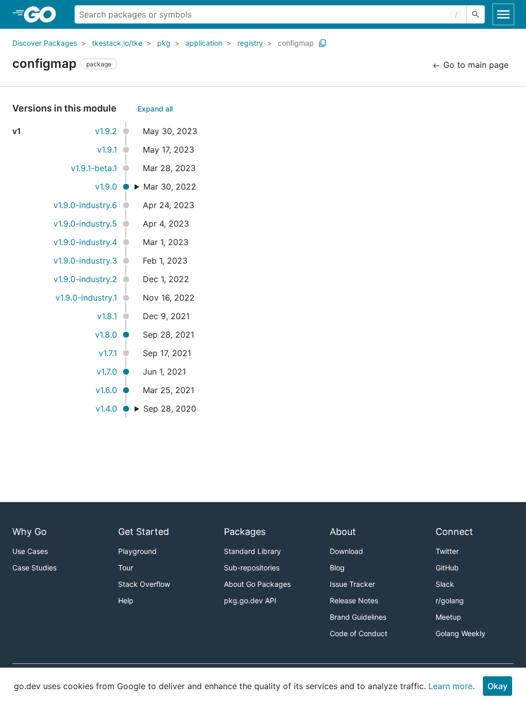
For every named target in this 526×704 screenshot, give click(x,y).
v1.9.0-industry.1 (86, 297)
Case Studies (34, 567)
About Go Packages (257, 584)
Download (346, 551)
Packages (245, 531)
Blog (337, 567)
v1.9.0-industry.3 (85, 260)
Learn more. (451, 686)
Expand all (155, 108)
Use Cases (30, 551)
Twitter (447, 551)
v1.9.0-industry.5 (85, 223)
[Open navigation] (503, 14)
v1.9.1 (107, 149)
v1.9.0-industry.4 (85, 242)
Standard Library (252, 551)
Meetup (448, 617)
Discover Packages (44, 43)
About (343, 531)
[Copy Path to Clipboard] (322, 43)
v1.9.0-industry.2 (85, 279)
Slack (445, 584)
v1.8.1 (107, 316)
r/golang (450, 600)
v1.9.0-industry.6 (85, 205)
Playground (137, 551)
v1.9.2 (106, 131)
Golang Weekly (460, 633)
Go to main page (475, 65)
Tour (125, 567)
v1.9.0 (106, 186)
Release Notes (354, 600)
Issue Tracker (352, 584)
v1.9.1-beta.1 (94, 168)
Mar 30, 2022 (169, 186)
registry (250, 43)
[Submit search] (475, 14)
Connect (454, 531)
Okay (497, 686)
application (203, 43)
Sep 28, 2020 (169, 408)
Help (126, 600)
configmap (296, 43)
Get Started (143, 531)
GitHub (447, 567)
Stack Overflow (144, 584)
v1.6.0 (106, 390)
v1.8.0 (106, 334)
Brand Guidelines (358, 617)
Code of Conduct (358, 633)
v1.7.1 (108, 353)
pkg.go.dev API (250, 600)
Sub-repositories (251, 567)
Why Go (29, 531)
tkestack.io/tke (117, 43)
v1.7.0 (107, 371)
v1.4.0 (106, 408)
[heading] (43, 14)
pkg (164, 43)
